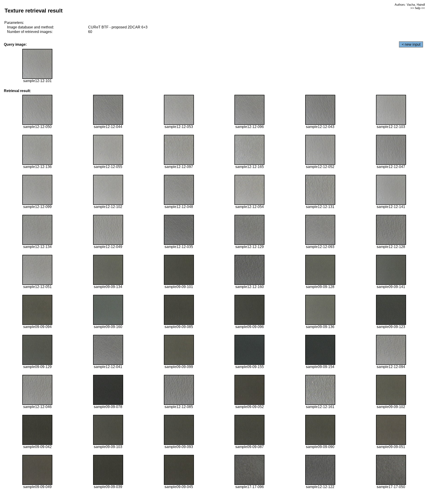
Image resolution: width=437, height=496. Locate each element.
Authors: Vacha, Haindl (410, 4)
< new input (411, 44)
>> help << (417, 8)
